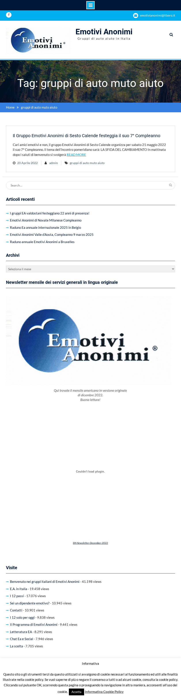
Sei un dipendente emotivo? (29, 603)
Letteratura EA (21, 632)
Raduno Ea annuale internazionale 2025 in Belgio (45, 227)
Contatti (16, 610)
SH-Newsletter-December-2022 (90, 543)
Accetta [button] (76, 692)
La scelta (16, 646)
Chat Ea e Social (21, 639)
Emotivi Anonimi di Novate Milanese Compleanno (45, 220)
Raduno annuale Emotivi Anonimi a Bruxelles (42, 242)
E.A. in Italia (18, 589)
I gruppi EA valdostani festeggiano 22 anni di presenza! (49, 213)
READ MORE (76, 155)
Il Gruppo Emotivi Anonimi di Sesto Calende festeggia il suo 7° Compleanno (86, 135)
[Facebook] (8, 15)
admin (53, 163)
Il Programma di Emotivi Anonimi (33, 624)
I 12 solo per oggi (22, 617)
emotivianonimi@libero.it (157, 15)
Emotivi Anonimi (103, 31)
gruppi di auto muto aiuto (87, 163)
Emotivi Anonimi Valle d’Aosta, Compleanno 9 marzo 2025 (52, 234)
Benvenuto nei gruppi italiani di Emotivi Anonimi (44, 582)
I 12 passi (17, 596)
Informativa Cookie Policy (104, 692)
